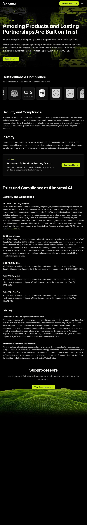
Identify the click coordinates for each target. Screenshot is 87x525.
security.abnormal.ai (11, 229)
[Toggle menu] (82, 3)
